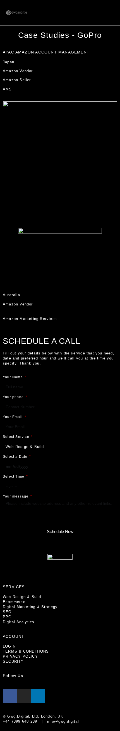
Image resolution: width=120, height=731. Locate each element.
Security (13, 661)
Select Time (14, 476)
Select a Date (16, 456)
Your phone (14, 397)
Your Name (13, 377)
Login (9, 646)
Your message (16, 496)
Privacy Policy (20, 656)
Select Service (16, 436)
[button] (110, 12)
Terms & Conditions (26, 651)
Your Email (13, 417)
